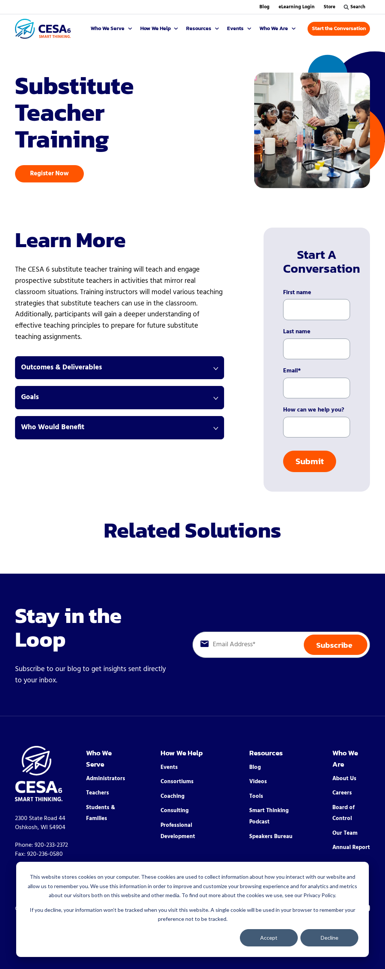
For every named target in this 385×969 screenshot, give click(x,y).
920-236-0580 (45, 854)
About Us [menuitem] (344, 778)
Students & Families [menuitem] (100, 813)
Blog (264, 7)
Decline (329, 937)
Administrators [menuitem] (105, 778)
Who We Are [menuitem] (345, 758)
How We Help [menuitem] (182, 752)
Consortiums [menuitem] (177, 781)
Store (329, 7)
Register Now (49, 174)
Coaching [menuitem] (173, 796)
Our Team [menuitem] (345, 833)
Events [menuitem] (169, 767)
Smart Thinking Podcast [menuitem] (269, 816)
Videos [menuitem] (258, 781)
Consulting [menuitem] (175, 810)
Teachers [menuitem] (97, 792)
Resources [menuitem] (266, 752)
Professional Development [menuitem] (178, 831)
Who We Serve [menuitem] (99, 758)
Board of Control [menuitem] (343, 813)
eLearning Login (297, 7)
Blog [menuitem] (255, 767)
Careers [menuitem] (342, 792)
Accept (268, 937)
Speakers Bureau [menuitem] (271, 836)
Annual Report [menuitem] (351, 847)
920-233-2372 (51, 845)
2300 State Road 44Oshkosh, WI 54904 (40, 823)
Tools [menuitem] (256, 796)
